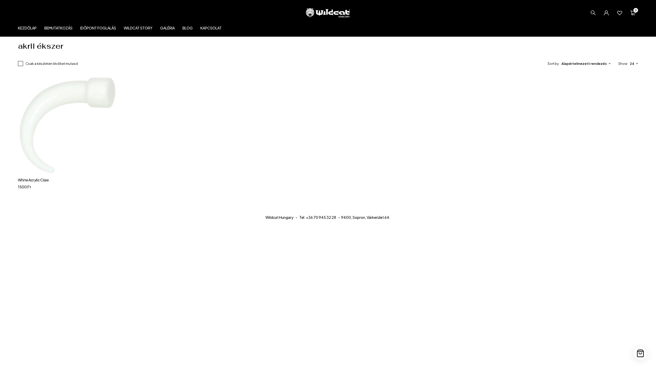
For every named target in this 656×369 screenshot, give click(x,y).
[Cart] (640, 353)
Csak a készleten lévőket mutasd (52, 63)
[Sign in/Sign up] (606, 13)
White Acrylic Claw (33, 180)
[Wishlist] (619, 13)
